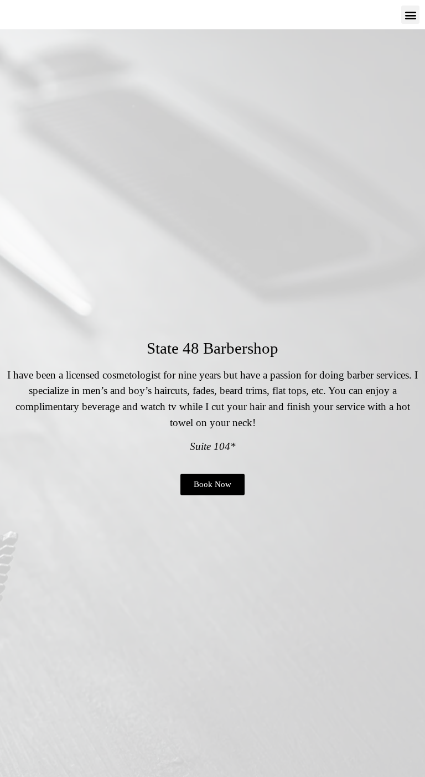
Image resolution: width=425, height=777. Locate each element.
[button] (410, 15)
